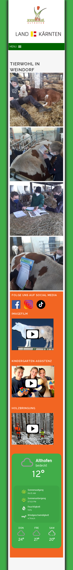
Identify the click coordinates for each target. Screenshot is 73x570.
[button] (13, 46)
